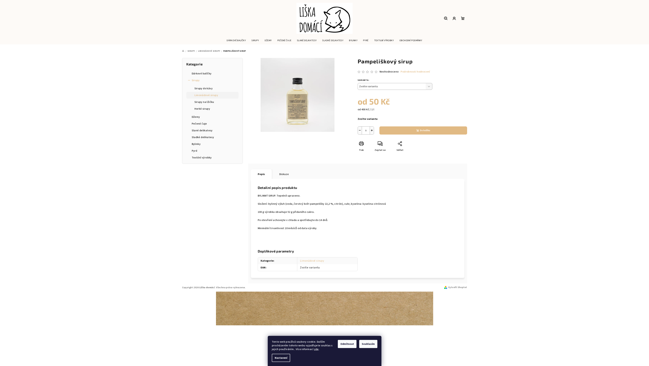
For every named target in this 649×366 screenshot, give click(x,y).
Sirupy (196, 80)
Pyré (194, 151)
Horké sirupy (202, 109)
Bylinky (196, 144)
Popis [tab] (261, 174)
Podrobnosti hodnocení (415, 72)
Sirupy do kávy (203, 88)
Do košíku (425, 130)
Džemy (196, 117)
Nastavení (281, 358)
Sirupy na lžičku (204, 102)
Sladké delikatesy (203, 137)
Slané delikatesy (202, 130)
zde (316, 349)
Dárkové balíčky (202, 73)
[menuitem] (236, 40)
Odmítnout (347, 344)
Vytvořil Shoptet (457, 287)
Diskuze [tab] (284, 174)
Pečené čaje (199, 124)
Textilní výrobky (202, 157)
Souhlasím (368, 344)
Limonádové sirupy (206, 95)
